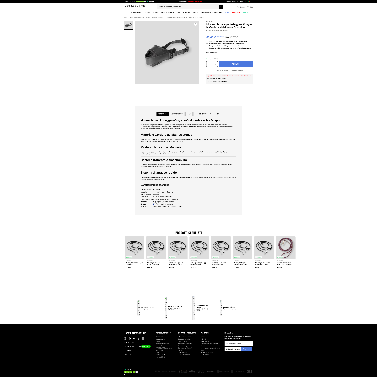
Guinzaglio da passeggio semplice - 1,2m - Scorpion (198, 264)
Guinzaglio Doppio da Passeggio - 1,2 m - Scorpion (241, 264)
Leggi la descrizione (211, 52)
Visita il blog (127, 354)
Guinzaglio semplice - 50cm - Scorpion (219, 263)
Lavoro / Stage (160, 339)
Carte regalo (205, 341)
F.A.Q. (180, 350)
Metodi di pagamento (185, 346)
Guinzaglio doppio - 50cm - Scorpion (154, 263)
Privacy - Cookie (161, 355)
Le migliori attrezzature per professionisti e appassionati (135, 7)
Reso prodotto (182, 341)
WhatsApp (146, 346)
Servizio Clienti (160, 357)
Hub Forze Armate (184, 355)
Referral (203, 339)
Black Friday (205, 355)
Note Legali (159, 350)
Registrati (246, 349)
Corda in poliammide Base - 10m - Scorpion (284, 263)
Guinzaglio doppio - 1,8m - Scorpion (134, 263)
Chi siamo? (159, 337)
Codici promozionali (207, 346)
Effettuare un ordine (184, 337)
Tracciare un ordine (184, 339)
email (132, 346)
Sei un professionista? (185, 348)
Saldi (202, 350)
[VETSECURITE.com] (137, 333)
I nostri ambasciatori (162, 343)
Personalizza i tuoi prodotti (209, 343)
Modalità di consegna (185, 343)
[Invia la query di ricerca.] (221, 7)
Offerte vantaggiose (207, 352)
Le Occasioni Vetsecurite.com (210, 348)
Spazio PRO (243, 1)
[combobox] (233, 349)
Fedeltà (203, 337)
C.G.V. (158, 352)
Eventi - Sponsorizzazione (164, 346)
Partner (158, 341)
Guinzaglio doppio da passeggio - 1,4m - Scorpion (176, 264)
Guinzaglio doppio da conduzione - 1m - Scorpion (262, 264)
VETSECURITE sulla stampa (164, 348)
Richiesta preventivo (232, 1)
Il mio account (182, 352)
